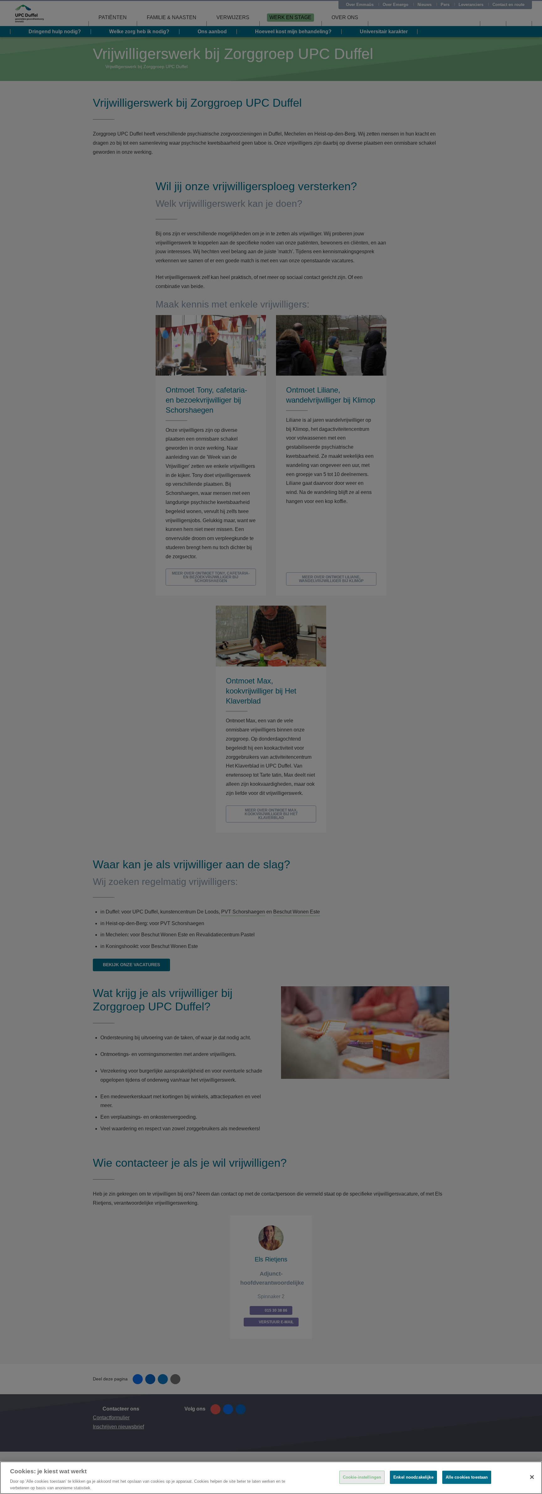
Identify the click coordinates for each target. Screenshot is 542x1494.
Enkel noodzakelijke (413, 1477)
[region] (271, 1477)
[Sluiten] (532, 1477)
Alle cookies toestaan (467, 1477)
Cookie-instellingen (362, 1477)
